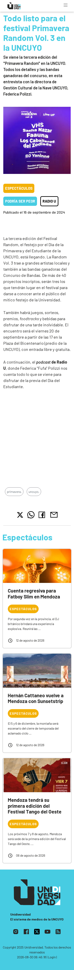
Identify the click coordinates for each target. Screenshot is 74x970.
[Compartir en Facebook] (43, 514)
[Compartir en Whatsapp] (31, 515)
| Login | (52, 957)
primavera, (14, 491)
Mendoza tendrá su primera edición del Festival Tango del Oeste (34, 806)
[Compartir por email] (54, 514)
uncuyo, (34, 491)
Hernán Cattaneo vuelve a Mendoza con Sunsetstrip (36, 698)
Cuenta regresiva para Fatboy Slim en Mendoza (34, 593)
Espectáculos (18, 188)
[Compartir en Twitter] (20, 514)
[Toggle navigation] (65, 5)
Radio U (49, 201)
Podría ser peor (20, 201)
